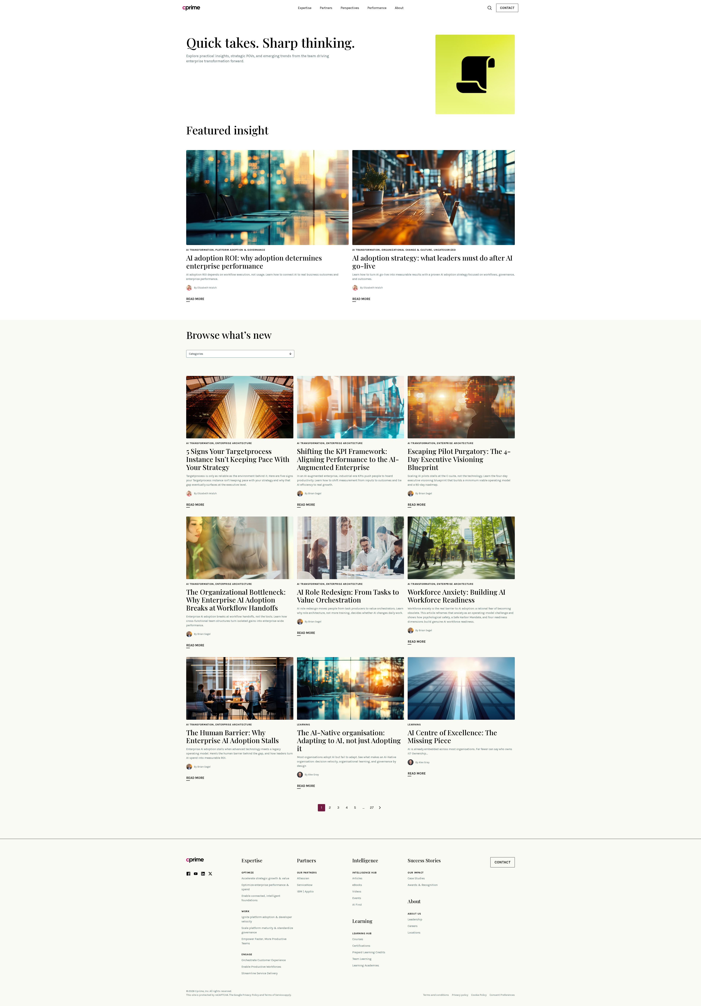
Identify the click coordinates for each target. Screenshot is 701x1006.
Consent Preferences (502, 995)
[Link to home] (191, 8)
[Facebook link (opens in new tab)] (188, 874)
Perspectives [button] (350, 8)
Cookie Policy (479, 995)
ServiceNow (305, 885)
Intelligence (365, 860)
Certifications (361, 945)
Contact (507, 8)
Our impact (416, 872)
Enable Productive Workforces (261, 966)
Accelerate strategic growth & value (265, 878)
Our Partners (307, 872)
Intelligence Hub (364, 872)
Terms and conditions (436, 995)
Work (245, 911)
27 (372, 808)
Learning (362, 921)
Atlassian (303, 878)
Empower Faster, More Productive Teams (264, 941)
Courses (357, 939)
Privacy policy (460, 995)
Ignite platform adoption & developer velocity (267, 919)
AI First (357, 904)
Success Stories (424, 860)
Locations (414, 932)
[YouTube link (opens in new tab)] (196, 874)
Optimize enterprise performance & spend (265, 887)
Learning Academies (365, 965)
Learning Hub (362, 933)
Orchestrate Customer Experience (264, 960)
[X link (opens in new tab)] (210, 874)
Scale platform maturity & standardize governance (267, 930)
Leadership (415, 919)
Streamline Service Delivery (259, 973)
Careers (412, 926)
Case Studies (416, 878)
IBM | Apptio (305, 891)
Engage (247, 954)
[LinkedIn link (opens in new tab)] (203, 874)
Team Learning (361, 959)
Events (356, 898)
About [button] (399, 8)
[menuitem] (507, 8)
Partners (306, 860)
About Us (414, 914)
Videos (356, 891)
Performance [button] (376, 8)
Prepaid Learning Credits (368, 952)
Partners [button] (326, 8)
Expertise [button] (304, 8)
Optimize (248, 872)
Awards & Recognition (423, 885)
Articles (357, 878)
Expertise (252, 860)
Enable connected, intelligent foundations (261, 898)
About (414, 901)
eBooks (357, 885)
